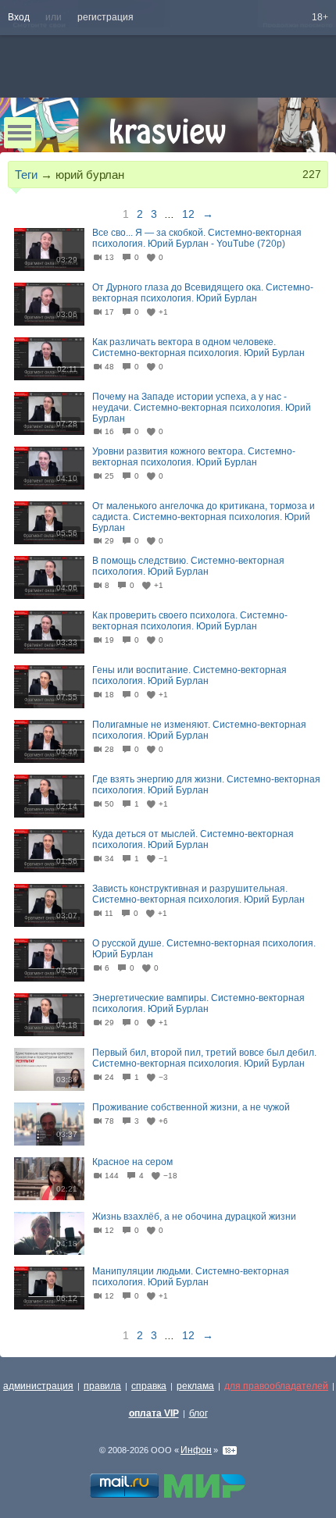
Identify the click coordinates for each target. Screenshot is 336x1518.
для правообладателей (276, 1386)
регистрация (105, 17)
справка (148, 1386)
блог (198, 1413)
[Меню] (19, 132)
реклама (195, 1386)
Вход (19, 17)
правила (102, 1386)
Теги (26, 174)
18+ (320, 17)
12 (188, 214)
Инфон (196, 1450)
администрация (38, 1386)
